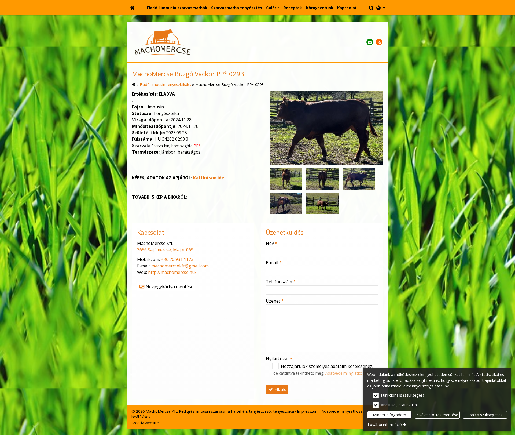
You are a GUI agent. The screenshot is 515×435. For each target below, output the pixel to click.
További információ (384, 424)
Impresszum (308, 411)
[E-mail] (370, 42)
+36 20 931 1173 (177, 259)
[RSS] (379, 42)
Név (271, 243)
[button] (381, 7)
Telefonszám (281, 282)
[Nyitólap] (132, 7)
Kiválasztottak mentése (437, 414)
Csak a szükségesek (485, 414)
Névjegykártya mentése (169, 286)
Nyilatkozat (279, 359)
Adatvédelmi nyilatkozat (346, 373)
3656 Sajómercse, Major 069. (165, 250)
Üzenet (275, 301)
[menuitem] (132, 7)
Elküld (279, 389)
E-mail (274, 263)
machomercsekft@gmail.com (180, 266)
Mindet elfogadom (389, 414)
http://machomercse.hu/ (172, 272)
